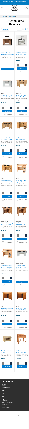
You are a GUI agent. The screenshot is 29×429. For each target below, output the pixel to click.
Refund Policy (5, 404)
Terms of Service (6, 407)
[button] (25, 29)
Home (4, 16)
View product (7, 69)
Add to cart (21, 68)
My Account (5, 393)
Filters (19, 29)
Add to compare (8, 72)
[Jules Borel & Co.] (14, 8)
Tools (9, 16)
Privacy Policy (5, 406)
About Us (4, 384)
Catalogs (4, 385)
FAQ (3, 396)
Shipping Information (7, 402)
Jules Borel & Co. (11, 415)
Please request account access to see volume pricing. (14, 2)
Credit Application (6, 387)
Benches (13, 16)
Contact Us (4, 395)
